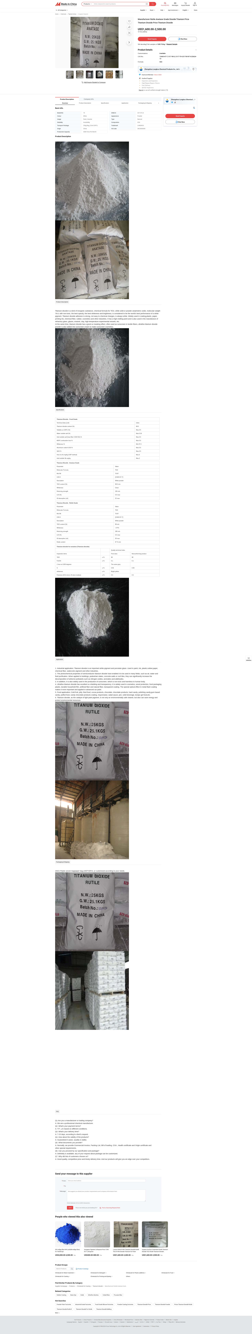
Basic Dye (73, 1295)
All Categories (62, 10)
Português (93, 1322)
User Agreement (137, 1326)
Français (100, 1322)
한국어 (142, 1322)
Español (86, 1322)
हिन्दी (152, 1322)
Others (128, 1276)
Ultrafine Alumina (93, 1295)
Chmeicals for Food (167, 1273)
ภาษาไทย (158, 1322)
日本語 (147, 1322)
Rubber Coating (61, 1295)
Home (56, 14)
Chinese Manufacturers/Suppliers (102, 1320)
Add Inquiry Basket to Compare (95, 82)
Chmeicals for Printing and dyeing (101, 1276)
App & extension (173, 10)
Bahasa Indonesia (180, 1322)
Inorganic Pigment (83, 14)
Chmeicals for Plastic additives (135, 1273)
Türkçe (164, 1322)
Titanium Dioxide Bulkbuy (104, 1309)
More (57, 1313)
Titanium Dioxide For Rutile (84, 1309)
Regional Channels (149, 1320)
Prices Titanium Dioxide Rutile (183, 1304)
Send (70, 1208)
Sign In (141, 90)
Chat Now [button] (183, 39)
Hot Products (77, 1320)
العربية (136, 1322)
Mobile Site (169, 1320)
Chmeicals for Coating (62, 1276)
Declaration (146, 1326)
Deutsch (122, 1322)
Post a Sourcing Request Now (110, 1208)
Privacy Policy (155, 1326)
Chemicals (63, 14)
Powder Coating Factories (125, 1304)
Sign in (195, 5)
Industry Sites (138, 1320)
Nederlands (130, 1322)
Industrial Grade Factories (83, 1304)
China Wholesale (117, 1320)
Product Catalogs (82, 1269)
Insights (176, 1320)
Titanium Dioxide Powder (162, 1304)
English (80, 1322)
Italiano (116, 1322)
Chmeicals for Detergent (98, 1273)
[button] (154, 103)
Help (161, 10)
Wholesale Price (129, 1320)
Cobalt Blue (106, 1295)
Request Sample (172, 44)
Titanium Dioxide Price (144, 1304)
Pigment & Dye (72, 14)
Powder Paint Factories (64, 1304)
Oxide (82, 1295)
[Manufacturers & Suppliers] (66, 4)
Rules (195, 10)
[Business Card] (194, 108)
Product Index (160, 1320)
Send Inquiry (152, 39)
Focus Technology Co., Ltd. (113, 1326)
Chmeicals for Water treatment (64, 1273)
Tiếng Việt (171, 1322)
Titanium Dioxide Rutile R (64, 1309)
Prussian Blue (118, 1295)
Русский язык (108, 1322)
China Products (87, 1320)
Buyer (151, 10)
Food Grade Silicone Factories (104, 1304)
